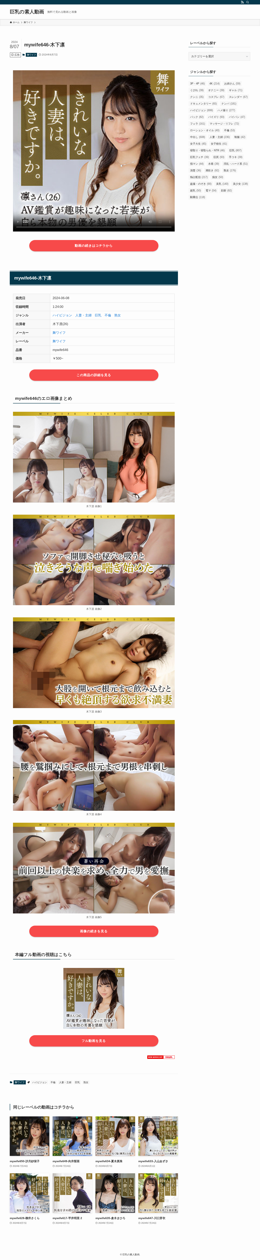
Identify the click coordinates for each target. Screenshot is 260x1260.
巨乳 (98, 315)
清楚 (195, 170)
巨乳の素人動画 (27, 11)
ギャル (235, 90)
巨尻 (218, 157)
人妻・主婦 (83, 315)
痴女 (217, 177)
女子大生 (198, 143)
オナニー (216, 90)
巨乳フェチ (199, 157)
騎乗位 (197, 197)
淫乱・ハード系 (236, 163)
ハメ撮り (226, 110)
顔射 (226, 190)
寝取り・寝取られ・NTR (207, 150)
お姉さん (232, 83)
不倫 (108, 315)
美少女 (240, 183)
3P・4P (197, 83)
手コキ (235, 157)
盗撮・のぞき (200, 183)
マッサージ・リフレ (224, 123)
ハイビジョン (62, 315)
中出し (197, 137)
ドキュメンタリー (203, 103)
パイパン (237, 116)
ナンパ (228, 103)
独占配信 (199, 177)
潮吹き (212, 170)
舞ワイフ (31, 54)
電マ (211, 190)
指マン (197, 163)
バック (197, 116)
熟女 (117, 315)
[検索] (247, 2)
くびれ (197, 90)
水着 (213, 163)
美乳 (222, 183)
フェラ (197, 123)
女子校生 (219, 143)
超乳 (195, 190)
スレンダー (238, 96)
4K (214, 83)
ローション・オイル (204, 130)
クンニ (197, 96)
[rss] (242, 2)
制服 (239, 137)
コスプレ (216, 96)
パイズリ (216, 116)
